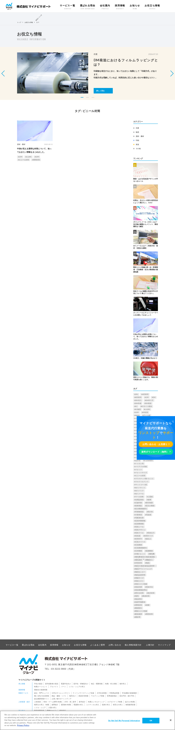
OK (151, 720)
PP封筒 (145, 412)
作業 (137, 128)
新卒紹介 (82, 702)
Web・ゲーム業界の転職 (52, 702)
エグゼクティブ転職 (114, 702)
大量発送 (138, 515)
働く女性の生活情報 (41, 696)
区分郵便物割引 (141, 509)
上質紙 (150, 497)
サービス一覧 (67, 6)
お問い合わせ (115, 645)
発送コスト (139, 581)
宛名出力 (151, 533)
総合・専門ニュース (41, 693)
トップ (19, 22)
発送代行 (62, 711)
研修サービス (52, 711)
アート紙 (147, 415)
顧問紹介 (55, 705)
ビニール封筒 (24, 160)
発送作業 (138, 587)
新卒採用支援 (39, 711)
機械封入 (149, 560)
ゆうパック (139, 491)
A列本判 (145, 394)
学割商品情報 (114, 693)
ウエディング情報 (97, 696)
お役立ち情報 (152, 6)
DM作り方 (149, 400)
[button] (172, 73)
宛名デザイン (140, 530)
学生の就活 (38, 684)
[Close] (171, 720)
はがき (137, 460)
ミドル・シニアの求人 (77, 687)
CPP (20, 157)
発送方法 (149, 587)
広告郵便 (138, 545)
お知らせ (135, 6)
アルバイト (54, 687)
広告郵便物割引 (141, 548)
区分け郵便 (150, 506)
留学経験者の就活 (51, 684)
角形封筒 (146, 596)
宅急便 (148, 515)
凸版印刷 (138, 503)
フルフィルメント (141, 482)
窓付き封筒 (139, 593)
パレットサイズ (141, 473)
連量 (147, 605)
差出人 (148, 539)
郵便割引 (138, 608)
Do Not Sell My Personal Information (124, 720)
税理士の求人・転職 (41, 705)
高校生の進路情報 (40, 690)
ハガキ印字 (149, 460)
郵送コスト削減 (141, 611)
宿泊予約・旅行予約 (126, 696)
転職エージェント (40, 687)
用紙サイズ (139, 578)
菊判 (137, 596)
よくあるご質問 (97, 645)
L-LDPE (28, 157)
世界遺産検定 (112, 696)
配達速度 (138, 614)
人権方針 (150, 645)
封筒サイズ (149, 536)
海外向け (72, 696)
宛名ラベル (139, 533)
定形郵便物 (139, 524)
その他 (138, 149)
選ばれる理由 (87, 6)
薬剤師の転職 (66, 705)
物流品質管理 (140, 575)
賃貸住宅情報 (83, 696)
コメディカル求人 (92, 705)
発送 (137, 144)
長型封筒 (149, 614)
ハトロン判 (139, 463)
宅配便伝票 (139, 518)
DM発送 (148, 403)
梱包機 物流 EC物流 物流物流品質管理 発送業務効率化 (144, 557)
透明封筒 (36, 160)
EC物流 (138, 409)
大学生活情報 (102, 693)
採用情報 (120, 6)
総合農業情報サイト (41, 699)
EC (136, 406)
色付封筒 (151, 593)
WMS (137, 415)
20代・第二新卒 (70, 702)
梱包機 (151, 554)
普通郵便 (149, 551)
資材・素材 (21, 144)
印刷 (137, 140)
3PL (136, 394)
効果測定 (138, 506)
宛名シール (139, 527)
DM (154, 397)
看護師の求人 (78, 705)
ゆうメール (139, 494)
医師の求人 (106, 705)
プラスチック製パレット (144, 479)
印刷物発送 (139, 512)
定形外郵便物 (140, 521)
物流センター (140, 572)
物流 (137, 132)
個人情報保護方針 (133, 645)
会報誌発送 (139, 500)
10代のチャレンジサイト (61, 693)
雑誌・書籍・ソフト (59, 696)
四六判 (150, 512)
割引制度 (149, 503)
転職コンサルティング (96, 702)
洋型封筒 (138, 563)
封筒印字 (138, 539)
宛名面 (137, 536)
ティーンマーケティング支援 (83, 693)
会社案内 (105, 6)
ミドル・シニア (40, 708)
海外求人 (122, 684)
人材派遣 (37, 702)
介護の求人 (52, 708)
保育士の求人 (118, 705)
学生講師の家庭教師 (129, 693)
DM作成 (138, 403)
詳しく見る (100, 91)
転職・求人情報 (111, 684)
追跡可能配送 (140, 602)
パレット (138, 470)
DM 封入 (138, 400)
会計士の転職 (130, 702)
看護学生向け (66, 684)
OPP (37, 157)
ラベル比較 (139, 497)
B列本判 (138, 397)
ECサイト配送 (147, 406)
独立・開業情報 (97, 684)
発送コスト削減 (141, 584)
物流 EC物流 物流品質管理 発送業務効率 (144, 566)
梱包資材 (138, 560)
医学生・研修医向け (81, 684)
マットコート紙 (141, 485)
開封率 (137, 617)
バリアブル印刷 (141, 467)
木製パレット (140, 554)
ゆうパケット (140, 488)
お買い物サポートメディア (61, 699)
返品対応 (138, 599)
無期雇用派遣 (130, 705)
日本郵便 (138, 551)
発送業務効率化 (141, 590)
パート (63, 687)
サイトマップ (164, 645)
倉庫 (149, 500)
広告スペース (140, 542)
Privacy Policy (23, 725)
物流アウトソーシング (143, 569)
